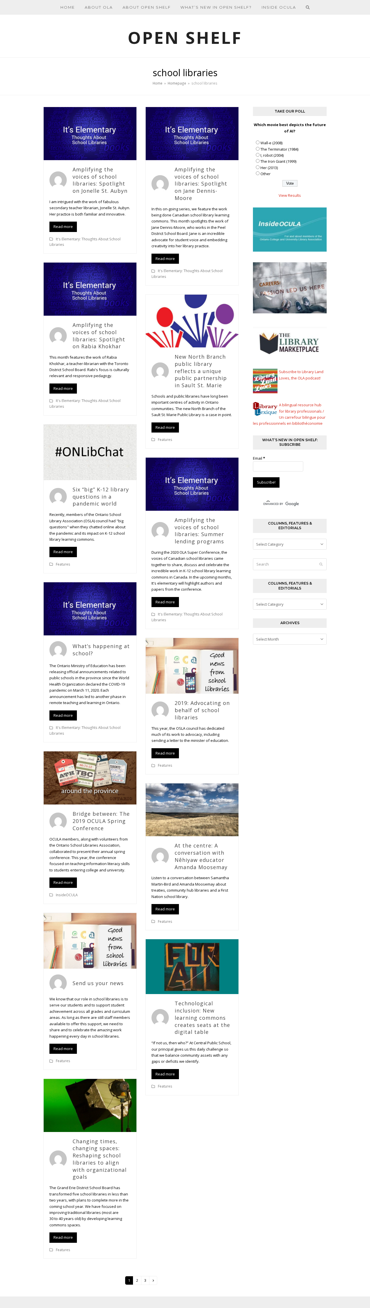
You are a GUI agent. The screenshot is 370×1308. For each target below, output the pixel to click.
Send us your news (98, 983)
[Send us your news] (90, 940)
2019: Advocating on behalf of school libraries (202, 710)
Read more (63, 226)
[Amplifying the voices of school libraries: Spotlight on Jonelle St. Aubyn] (90, 133)
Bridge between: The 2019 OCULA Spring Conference (101, 821)
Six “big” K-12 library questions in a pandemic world (101, 496)
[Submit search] (321, 564)
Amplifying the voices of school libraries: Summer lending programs (199, 531)
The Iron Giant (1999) (278, 161)
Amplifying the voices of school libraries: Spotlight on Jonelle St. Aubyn (100, 180)
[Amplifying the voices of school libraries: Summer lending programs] (192, 483)
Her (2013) (269, 167)
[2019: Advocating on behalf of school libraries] (192, 665)
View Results (290, 195)
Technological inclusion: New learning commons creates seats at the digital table (202, 1017)
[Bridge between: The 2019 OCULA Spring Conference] (90, 777)
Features (165, 439)
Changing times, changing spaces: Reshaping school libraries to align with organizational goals (100, 1159)
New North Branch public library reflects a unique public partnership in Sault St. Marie (201, 371)
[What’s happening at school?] (90, 608)
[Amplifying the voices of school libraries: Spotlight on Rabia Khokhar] (90, 288)
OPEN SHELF (185, 37)
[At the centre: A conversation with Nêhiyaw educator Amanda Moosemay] (192, 809)
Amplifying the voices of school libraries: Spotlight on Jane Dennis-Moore (201, 183)
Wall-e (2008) (271, 142)
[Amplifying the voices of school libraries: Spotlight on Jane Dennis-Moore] (192, 133)
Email (259, 458)
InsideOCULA (67, 894)
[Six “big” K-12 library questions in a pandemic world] (90, 451)
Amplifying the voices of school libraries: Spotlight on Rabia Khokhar (99, 335)
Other (265, 173)
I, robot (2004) (272, 155)
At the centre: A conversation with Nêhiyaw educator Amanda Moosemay (201, 856)
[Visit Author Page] (58, 179)
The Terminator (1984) (279, 149)
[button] (307, 7)
